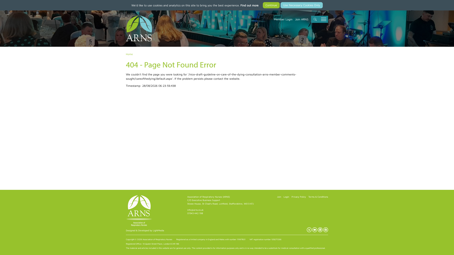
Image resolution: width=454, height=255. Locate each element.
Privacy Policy (299, 197)
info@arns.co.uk (195, 210)
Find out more (249, 5)
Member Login (283, 19)
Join (279, 197)
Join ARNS (301, 19)
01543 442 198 (195, 213)
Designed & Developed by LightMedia (145, 230)
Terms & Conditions (318, 197)
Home (129, 54)
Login (286, 197)
